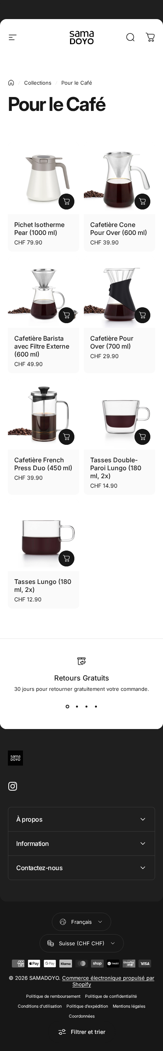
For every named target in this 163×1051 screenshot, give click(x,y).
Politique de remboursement (53, 996)
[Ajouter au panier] (66, 201)
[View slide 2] (77, 706)
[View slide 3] (86, 706)
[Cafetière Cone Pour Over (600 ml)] (119, 178)
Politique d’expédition (87, 1006)
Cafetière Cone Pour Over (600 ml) (118, 229)
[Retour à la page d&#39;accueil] (11, 83)
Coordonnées (82, 1016)
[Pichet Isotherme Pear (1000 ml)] (43, 178)
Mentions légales (129, 1006)
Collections (37, 83)
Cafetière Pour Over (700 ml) (111, 342)
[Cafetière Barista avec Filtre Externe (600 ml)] (43, 292)
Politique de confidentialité (111, 996)
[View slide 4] (95, 706)
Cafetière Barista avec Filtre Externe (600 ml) (41, 346)
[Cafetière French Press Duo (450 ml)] (43, 414)
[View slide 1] (67, 706)
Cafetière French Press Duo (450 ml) (43, 464)
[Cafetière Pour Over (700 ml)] (119, 292)
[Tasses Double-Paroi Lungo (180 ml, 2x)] (119, 414)
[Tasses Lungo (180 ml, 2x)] (43, 535)
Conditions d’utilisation (40, 1006)
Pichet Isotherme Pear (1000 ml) (39, 229)
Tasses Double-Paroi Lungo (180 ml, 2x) (115, 468)
